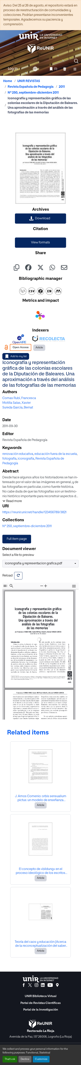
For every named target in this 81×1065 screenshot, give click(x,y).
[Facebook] (24, 985)
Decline (25, 1059)
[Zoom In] (45, 585)
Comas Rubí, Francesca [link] (19, 398)
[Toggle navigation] (75, 69)
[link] (40, 218)
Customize (41, 1059)
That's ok (10, 1059)
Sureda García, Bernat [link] (17, 407)
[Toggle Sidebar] (5, 585)
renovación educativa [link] (17, 454)
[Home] (40, 36)
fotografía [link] (9, 458)
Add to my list (18, 356)
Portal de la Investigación (40, 1009)
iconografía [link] (26, 458)
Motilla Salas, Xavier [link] (16, 403)
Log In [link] (13, 68)
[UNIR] (40, 979)
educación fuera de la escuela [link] (55, 454)
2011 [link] (62, 87)
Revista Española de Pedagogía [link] (30, 87)
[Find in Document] (11, 585)
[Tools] (74, 586)
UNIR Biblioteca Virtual (40, 996)
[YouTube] (50, 985)
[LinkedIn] (43, 985)
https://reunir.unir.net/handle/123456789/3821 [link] (34, 512)
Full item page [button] (17, 539)
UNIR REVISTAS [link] (28, 81)
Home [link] (7, 81)
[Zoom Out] (41, 585)
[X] (30, 985)
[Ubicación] (57, 985)
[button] (76, 61)
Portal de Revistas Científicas (40, 1003)
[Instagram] (36, 985)
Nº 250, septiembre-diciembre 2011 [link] (33, 92)
